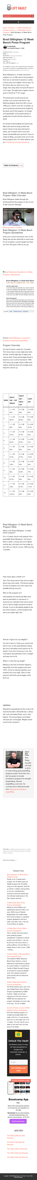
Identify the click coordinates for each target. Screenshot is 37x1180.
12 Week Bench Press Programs (17, 849)
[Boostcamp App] (18, 1089)
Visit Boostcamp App (18, 1121)
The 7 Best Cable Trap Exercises (17, 1153)
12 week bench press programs (17, 142)
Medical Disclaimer (18, 1177)
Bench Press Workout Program (16, 851)
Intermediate (15, 52)
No (9, 61)
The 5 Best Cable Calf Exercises (17, 1157)
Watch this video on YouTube (12, 227)
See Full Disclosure (24, 70)
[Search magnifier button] (32, 16)
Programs (11, 27)
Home (5, 27)
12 (7, 54)
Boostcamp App (18, 1099)
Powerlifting (13, 59)
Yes (14, 57)
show (20, 165)
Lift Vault (18, 7)
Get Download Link (18, 1069)
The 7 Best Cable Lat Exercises (17, 1148)
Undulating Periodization (16, 55)
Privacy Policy (30, 1176)
